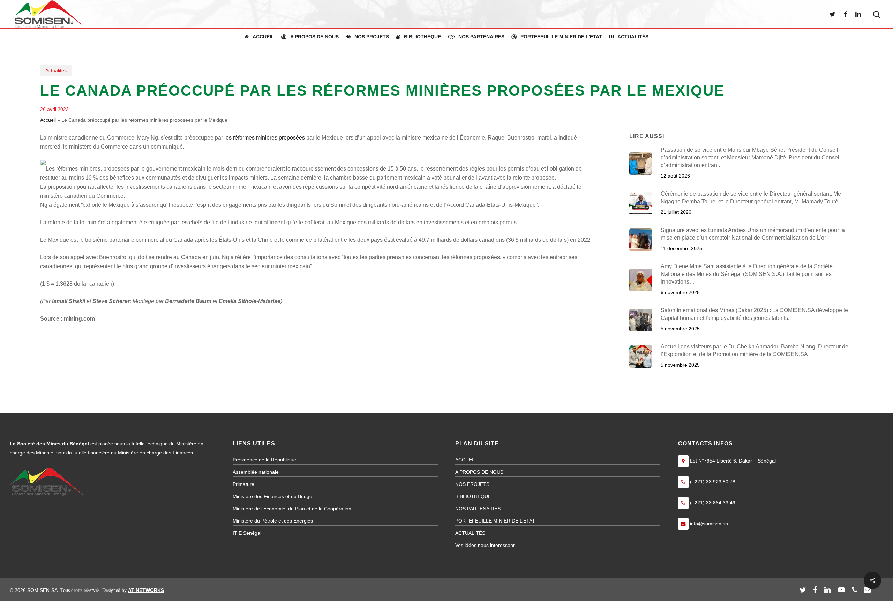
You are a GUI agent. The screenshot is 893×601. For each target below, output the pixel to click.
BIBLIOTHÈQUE (473, 496)
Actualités (56, 70)
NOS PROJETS (472, 484)
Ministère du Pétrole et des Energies (273, 521)
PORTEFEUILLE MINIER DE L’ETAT (495, 521)
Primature (243, 484)
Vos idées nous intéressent (485, 545)
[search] (876, 14)
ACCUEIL (465, 460)
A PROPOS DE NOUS (479, 472)
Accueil (48, 120)
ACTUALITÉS (470, 533)
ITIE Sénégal (247, 533)
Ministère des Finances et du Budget (273, 496)
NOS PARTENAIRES (478, 508)
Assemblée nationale (256, 472)
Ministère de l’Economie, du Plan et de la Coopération (292, 508)
